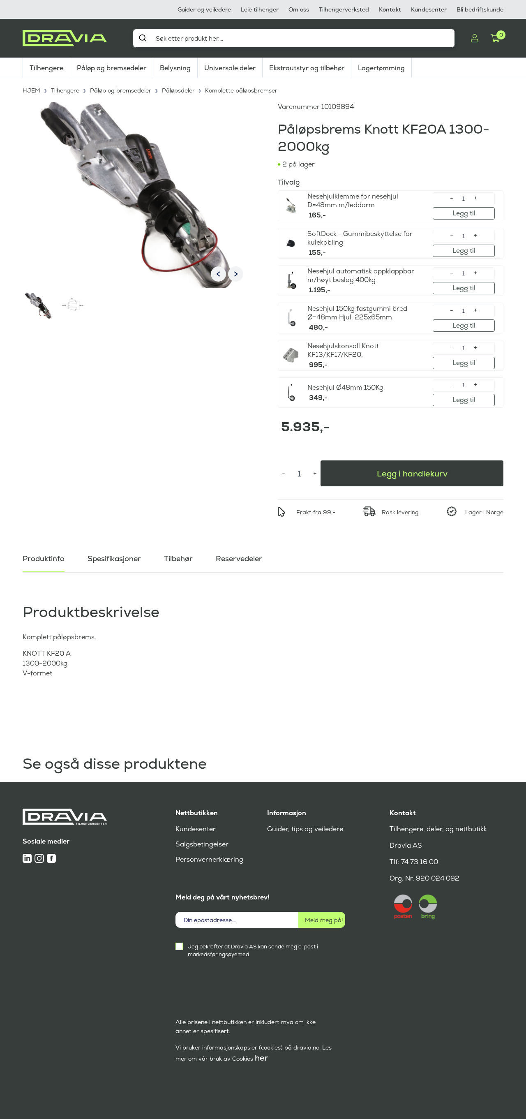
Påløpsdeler (178, 90)
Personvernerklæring (209, 859)
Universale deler (230, 68)
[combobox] (294, 38)
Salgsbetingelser (201, 844)
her (261, 1057)
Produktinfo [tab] (44, 558)
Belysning (175, 68)
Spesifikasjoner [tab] (114, 558)
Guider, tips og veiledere (305, 829)
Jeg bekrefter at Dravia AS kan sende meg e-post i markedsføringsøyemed (253, 950)
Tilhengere (46, 68)
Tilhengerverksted (344, 9)
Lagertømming (381, 68)
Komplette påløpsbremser (241, 90)
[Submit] (142, 38)
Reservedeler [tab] (239, 558)
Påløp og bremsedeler (111, 68)
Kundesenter (429, 9)
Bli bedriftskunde (480, 9)
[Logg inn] (474, 38)
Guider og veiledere (204, 9)
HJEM (31, 90)
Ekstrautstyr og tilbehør (306, 68)
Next (235, 274)
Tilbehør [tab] (178, 558)
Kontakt (390, 9)
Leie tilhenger (260, 9)
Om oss (298, 9)
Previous (218, 274)
